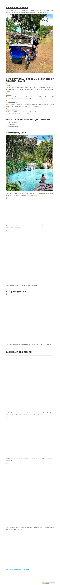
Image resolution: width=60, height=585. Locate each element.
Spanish (46, 583)
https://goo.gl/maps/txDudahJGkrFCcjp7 (17, 569)
